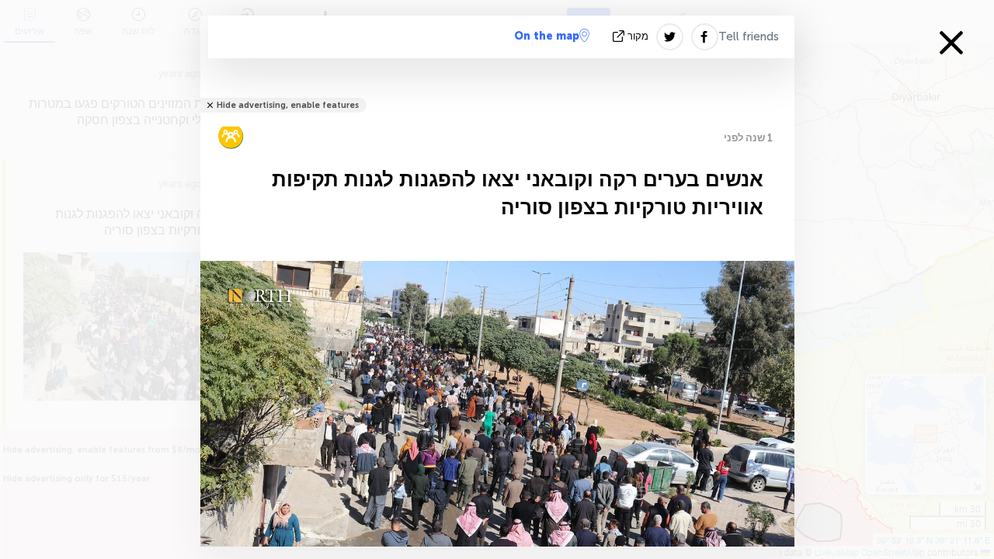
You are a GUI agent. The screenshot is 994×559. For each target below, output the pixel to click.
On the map (546, 36)
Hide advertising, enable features (288, 105)
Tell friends (748, 36)
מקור (637, 36)
